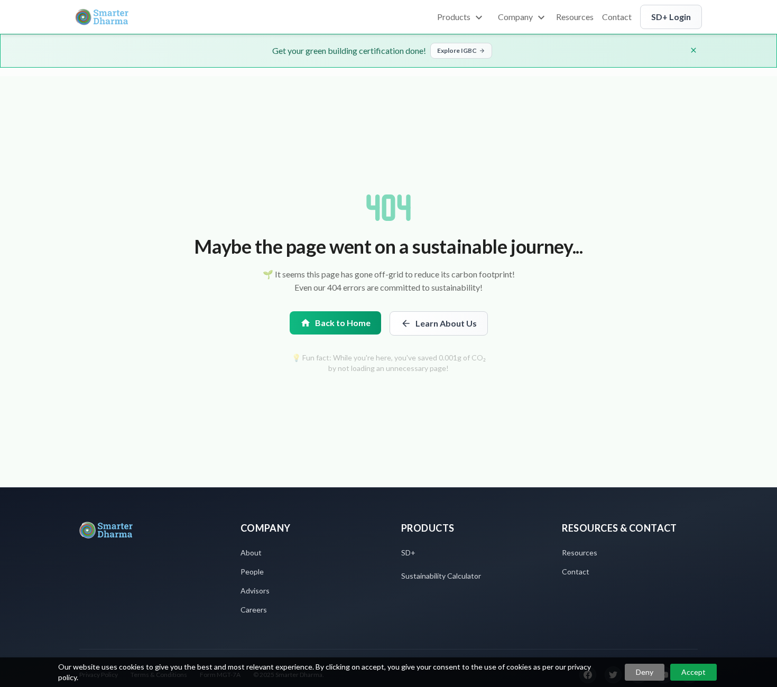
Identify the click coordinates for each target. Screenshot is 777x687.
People (252, 571)
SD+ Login (671, 17)
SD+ (408, 552)
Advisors (255, 590)
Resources (579, 552)
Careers (253, 609)
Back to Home (343, 323)
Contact (575, 571)
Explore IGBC (457, 50)
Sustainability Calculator (441, 575)
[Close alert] (693, 50)
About (251, 552)
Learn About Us (446, 323)
